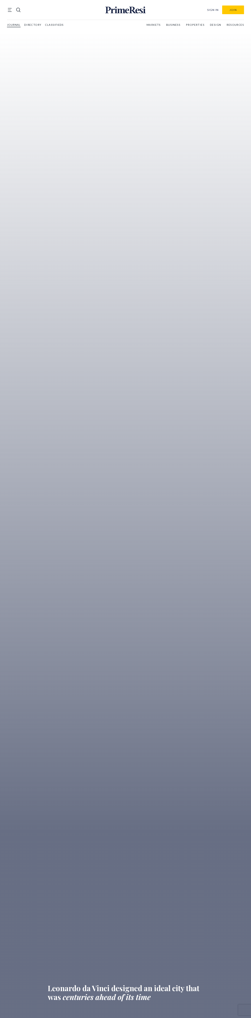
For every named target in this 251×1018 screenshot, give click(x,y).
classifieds (54, 24)
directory (33, 24)
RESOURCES (235, 24)
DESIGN (215, 24)
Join (233, 9)
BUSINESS (173, 24)
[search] (18, 10)
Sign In (213, 9)
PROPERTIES (195, 24)
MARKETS (154, 24)
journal (14, 24)
